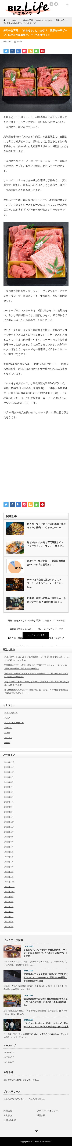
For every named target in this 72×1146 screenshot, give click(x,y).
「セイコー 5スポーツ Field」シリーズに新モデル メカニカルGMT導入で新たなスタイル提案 (46, 1025)
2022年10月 (9, 832)
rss (51, 4)
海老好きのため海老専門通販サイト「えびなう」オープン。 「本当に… (45, 544)
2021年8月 (8, 901)
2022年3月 (8, 867)
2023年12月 (9, 762)
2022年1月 (8, 877)
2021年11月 (9, 887)
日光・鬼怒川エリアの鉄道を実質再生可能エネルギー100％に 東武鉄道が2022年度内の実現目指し (21, 622)
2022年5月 (8, 857)
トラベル (8, 728)
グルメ (19, 42)
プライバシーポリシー (47, 1111)
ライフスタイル (11, 713)
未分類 (7, 742)
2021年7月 (8, 906)
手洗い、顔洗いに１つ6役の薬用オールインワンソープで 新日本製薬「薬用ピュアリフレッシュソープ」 (50, 622)
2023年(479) (8, 1052)
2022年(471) (8, 1057)
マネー (7, 733)
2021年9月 (8, 897)
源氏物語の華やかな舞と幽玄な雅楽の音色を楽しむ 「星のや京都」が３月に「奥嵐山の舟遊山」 (46, 1002)
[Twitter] (36, 1130)
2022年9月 (8, 837)
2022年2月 (8, 872)
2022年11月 (9, 827)
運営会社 (41, 1115)
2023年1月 (8, 817)
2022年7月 (8, 847)
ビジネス (8, 737)
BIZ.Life (34, 1142)
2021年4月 (8, 921)
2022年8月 (8, 842)
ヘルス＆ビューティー (14, 723)
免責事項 (7, 1115)
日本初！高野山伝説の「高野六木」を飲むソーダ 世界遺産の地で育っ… (46, 600)
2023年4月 (8, 802)
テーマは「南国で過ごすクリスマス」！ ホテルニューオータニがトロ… (45, 583)
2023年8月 (8, 782)
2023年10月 (9, 772)
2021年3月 (8, 926)
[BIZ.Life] (28, 14)
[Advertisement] (36, 462)
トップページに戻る (35, 635)
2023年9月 (8, 777)
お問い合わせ (9, 1120)
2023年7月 (8, 787)
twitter (56, 4)
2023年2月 (8, 812)
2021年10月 (9, 892)
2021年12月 (9, 882)
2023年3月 (8, 807)
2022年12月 (9, 822)
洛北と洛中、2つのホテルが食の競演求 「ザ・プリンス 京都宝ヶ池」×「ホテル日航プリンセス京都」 (45, 953)
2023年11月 (9, 767)
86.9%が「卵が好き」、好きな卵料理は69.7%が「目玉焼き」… (46, 563)
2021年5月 (8, 917)
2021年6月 (8, 912)
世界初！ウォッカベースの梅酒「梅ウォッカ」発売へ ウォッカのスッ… (46, 526)
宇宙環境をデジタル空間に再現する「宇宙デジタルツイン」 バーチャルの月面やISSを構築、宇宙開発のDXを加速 (46, 977)
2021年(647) (8, 1062)
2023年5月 (8, 797)
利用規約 (7, 1111)
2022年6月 (8, 852)
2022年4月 (8, 862)
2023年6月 (8, 792)
